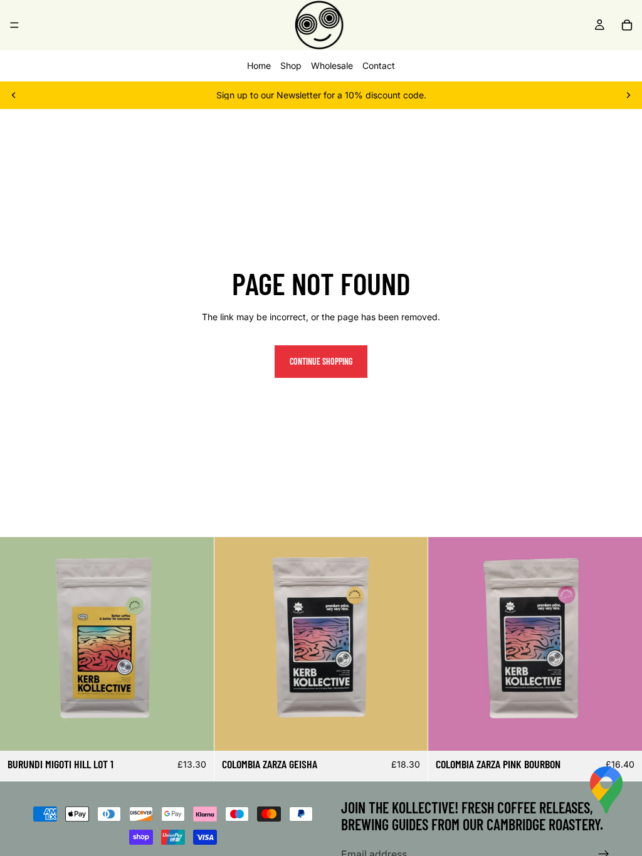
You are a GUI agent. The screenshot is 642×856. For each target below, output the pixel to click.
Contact (378, 65)
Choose (205, 731)
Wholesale (332, 65)
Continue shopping (321, 361)
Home (259, 65)
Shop (291, 65)
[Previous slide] (14, 95)
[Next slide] (628, 95)
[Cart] (627, 25)
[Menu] (14, 25)
